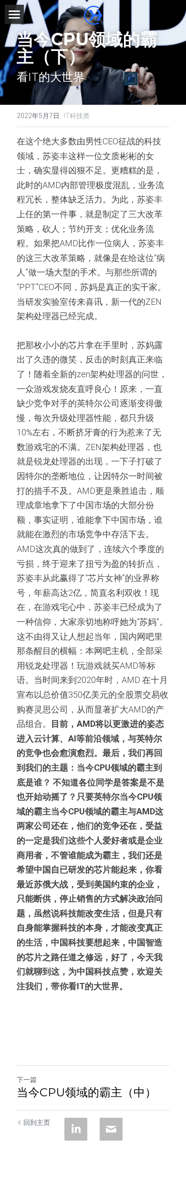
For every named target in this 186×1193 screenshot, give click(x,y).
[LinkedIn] (75, 1129)
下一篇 (27, 1079)
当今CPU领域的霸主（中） (86, 1092)
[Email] (111, 1129)
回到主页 (36, 1122)
